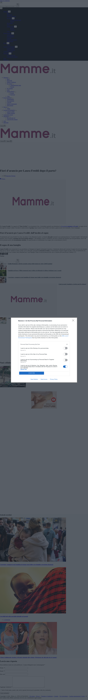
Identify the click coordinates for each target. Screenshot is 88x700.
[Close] (73, 321)
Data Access (44, 379)
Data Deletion (34, 379)
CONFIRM (31, 373)
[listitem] (44, 344)
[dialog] (44, 350)
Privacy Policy (53, 379)
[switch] (65, 348)
